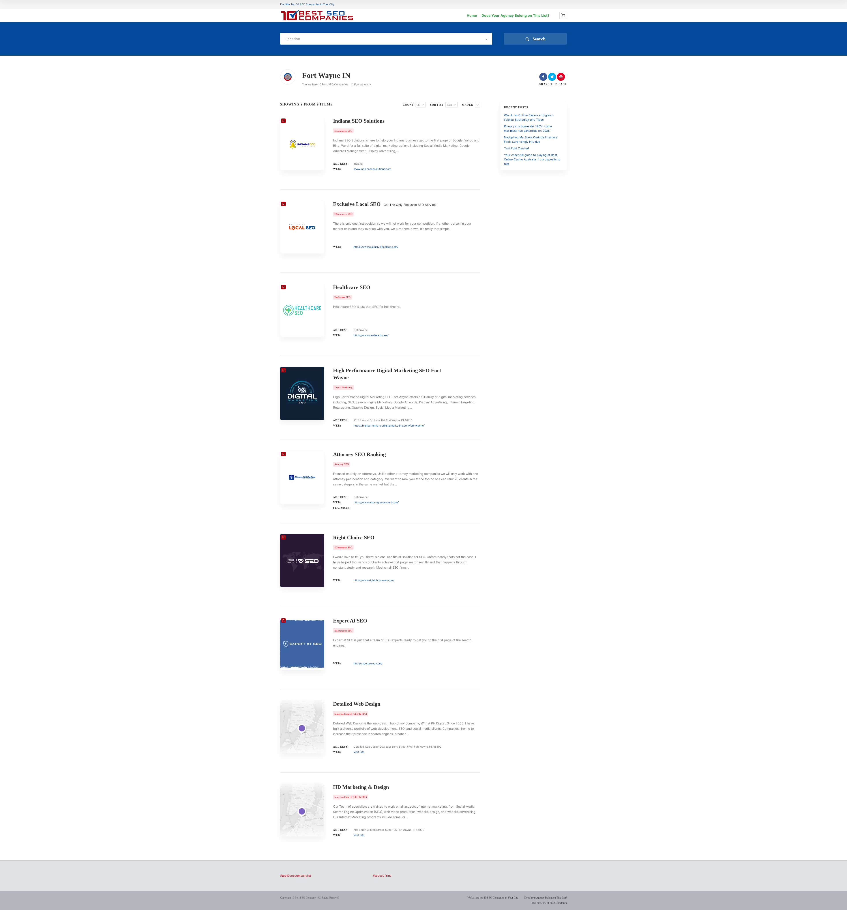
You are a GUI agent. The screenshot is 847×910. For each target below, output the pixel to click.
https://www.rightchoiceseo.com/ (374, 580)
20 (419, 104)
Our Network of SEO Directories (549, 902)
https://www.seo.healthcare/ (371, 335)
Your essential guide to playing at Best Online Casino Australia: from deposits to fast (532, 159)
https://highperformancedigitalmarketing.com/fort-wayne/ (389, 425)
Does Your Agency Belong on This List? (515, 15)
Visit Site (359, 752)
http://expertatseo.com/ (368, 663)
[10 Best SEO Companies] (317, 20)
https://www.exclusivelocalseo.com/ (376, 246)
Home (472, 15)
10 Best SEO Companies (333, 84)
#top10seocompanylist (295, 875)
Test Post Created (516, 148)
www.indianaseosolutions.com (372, 169)
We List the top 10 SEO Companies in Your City (492, 897)
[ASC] (477, 104)
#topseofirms (382, 875)
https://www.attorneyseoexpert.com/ (376, 502)
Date (449, 104)
